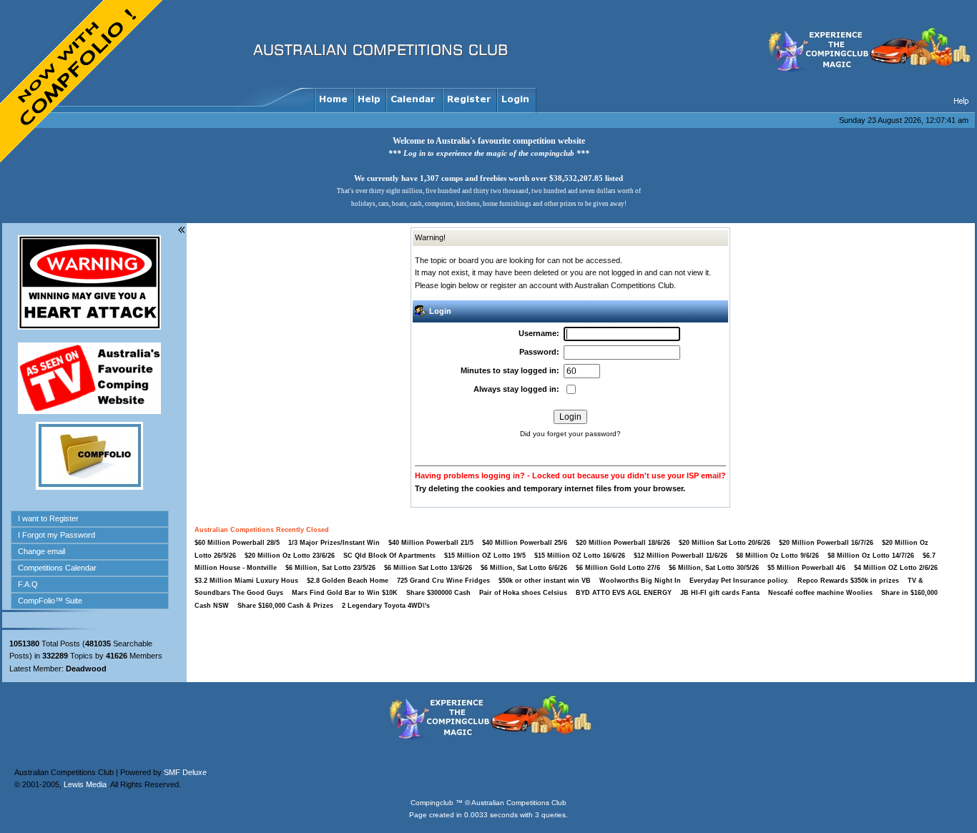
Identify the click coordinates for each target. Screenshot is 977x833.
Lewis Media (85, 738)
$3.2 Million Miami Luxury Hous (246, 580)
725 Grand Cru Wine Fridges (443, 580)
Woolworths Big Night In (641, 580)
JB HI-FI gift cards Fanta (721, 592)
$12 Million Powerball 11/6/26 (680, 555)
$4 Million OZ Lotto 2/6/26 (896, 567)
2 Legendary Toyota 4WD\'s (386, 605)
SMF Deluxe (185, 725)
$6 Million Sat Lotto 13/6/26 (428, 567)
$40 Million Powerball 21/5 (430, 542)
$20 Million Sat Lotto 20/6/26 (724, 542)
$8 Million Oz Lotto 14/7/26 (871, 555)
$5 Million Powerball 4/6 (806, 567)
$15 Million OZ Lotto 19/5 (485, 555)
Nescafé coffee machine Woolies (820, 592)
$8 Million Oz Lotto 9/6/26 (777, 555)
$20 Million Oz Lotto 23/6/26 (290, 555)
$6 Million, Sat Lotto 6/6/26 (524, 567)
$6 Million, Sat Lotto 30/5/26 (714, 567)
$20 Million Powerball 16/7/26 (826, 542)
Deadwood (86, 668)
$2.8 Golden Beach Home (347, 580)
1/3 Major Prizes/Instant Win (334, 542)
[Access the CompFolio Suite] (89, 487)
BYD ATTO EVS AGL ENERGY (625, 592)
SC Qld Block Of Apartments (389, 555)
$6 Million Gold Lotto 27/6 (618, 567)
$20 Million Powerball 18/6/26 (623, 542)
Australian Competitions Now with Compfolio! (82, 82)
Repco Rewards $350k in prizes (849, 580)
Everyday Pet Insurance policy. (739, 580)
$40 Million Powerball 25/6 (524, 542)
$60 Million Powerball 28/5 (237, 542)
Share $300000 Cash (438, 592)
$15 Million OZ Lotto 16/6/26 (579, 555)
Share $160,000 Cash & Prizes (285, 605)
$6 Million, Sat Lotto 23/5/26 (330, 567)
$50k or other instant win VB (545, 580)
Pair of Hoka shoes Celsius (524, 592)
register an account (523, 285)
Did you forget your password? (570, 434)
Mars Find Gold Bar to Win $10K (345, 592)
